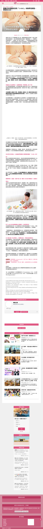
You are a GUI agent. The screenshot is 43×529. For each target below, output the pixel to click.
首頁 (2, 0)
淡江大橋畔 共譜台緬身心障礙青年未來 (29, 347)
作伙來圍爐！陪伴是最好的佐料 (28, 357)
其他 (17, 426)
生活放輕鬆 (11, 6)
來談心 (9, 0)
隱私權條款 (5, 523)
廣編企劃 (15, 35)
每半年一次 (18, 424)
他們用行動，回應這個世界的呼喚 (28, 390)
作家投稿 (7, 6)
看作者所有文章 (24, 311)
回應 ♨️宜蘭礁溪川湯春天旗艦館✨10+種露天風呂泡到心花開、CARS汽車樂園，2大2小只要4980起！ (21, 478)
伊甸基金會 (23, 349)
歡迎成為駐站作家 (18, 511)
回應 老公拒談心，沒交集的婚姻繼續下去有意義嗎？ (21, 469)
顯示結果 (21, 431)
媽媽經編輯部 (23, 337)
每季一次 (17, 422)
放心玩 (14, 0)
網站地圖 (4, 525)
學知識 (6, 0)
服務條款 (4, 522)
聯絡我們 (4, 521)
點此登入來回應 (21, 328)
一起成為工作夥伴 (25, 511)
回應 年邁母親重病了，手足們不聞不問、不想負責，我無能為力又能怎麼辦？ (21, 486)
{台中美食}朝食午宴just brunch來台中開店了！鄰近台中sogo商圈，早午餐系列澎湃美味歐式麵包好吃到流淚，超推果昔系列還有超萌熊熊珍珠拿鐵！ (29, 379)
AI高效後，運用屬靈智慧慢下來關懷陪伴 (29, 369)
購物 (16, 0)
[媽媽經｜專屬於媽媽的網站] (21, 3)
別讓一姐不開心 (23, 382)
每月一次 (17, 420)
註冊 (36, 0)
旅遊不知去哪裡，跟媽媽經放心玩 (28, 335)
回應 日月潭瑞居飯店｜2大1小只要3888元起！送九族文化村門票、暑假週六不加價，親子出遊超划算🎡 (21, 461)
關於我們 (4, 519)
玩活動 (11, 0)
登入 (33, 0)
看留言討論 (26, 35)
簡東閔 (16, 449)
